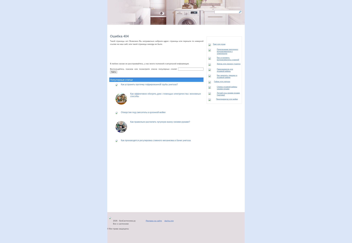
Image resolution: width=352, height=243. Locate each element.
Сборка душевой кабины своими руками (227, 88)
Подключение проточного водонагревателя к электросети (227, 51)
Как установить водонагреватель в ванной (228, 59)
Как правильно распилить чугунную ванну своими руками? (160, 122)
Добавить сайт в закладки (229, 7)
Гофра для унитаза (222, 82)
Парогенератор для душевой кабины (225, 70)
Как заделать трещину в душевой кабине (227, 76)
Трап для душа (219, 44)
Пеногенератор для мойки (227, 99)
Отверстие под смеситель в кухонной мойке (143, 112)
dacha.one (169, 221)
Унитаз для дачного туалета (228, 64)
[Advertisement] (157, 56)
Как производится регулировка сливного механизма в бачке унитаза (156, 140)
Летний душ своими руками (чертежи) (228, 94)
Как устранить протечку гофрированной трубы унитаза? (149, 84)
